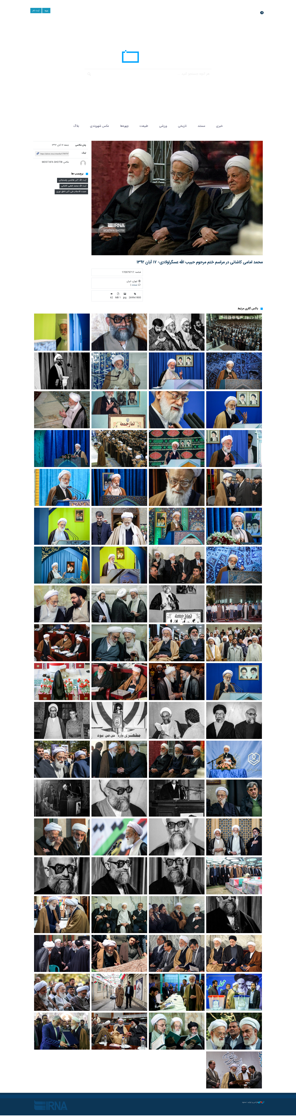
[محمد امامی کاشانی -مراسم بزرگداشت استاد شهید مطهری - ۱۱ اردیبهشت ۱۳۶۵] (119, 720)
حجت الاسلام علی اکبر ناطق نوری (71, 191)
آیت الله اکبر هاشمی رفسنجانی (72, 180)
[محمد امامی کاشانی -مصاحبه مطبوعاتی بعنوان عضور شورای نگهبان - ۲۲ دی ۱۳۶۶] (177, 875)
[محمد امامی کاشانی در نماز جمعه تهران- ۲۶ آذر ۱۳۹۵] (62, 448)
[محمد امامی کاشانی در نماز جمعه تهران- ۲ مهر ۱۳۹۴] (119, 565)
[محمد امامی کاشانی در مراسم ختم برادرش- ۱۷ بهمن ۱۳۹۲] (177, 487)
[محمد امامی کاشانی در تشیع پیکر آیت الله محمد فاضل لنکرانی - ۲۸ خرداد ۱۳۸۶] (234, 836)
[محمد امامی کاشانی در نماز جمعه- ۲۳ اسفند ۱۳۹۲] (234, 371)
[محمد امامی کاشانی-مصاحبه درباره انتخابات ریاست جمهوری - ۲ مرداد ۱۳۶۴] (177, 720)
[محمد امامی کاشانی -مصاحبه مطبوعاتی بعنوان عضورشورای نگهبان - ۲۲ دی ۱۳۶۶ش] (119, 875)
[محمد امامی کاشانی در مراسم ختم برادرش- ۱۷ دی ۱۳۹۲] (234, 487)
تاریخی (182, 126)
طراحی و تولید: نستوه (250, 1102)
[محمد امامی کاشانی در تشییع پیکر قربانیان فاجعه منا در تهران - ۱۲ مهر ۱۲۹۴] (62, 759)
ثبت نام (36, 11)
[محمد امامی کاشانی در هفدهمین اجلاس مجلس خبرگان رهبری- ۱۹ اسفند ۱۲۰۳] (62, 642)
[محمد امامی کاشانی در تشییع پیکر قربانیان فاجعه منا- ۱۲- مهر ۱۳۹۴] (62, 681)
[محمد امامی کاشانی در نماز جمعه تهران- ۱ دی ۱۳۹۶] (119, 448)
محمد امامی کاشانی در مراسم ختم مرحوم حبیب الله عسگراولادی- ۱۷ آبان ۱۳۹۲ (200, 262)
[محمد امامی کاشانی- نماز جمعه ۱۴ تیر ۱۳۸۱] (62, 409)
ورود (46, 11)
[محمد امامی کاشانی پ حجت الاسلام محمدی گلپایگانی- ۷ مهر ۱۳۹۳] (119, 642)
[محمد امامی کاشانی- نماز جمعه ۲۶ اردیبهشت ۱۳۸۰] (234, 448)
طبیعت (144, 126)
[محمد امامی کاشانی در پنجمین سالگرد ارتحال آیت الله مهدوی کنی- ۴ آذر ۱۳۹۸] (234, 798)
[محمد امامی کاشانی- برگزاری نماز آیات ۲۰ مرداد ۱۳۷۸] (234, 603)
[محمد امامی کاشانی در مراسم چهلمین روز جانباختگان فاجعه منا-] (119, 526)
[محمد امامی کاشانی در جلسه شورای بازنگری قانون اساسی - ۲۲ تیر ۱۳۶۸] (177, 836)
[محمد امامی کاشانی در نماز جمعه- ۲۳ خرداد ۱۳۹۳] (62, 332)
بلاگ (76, 126)
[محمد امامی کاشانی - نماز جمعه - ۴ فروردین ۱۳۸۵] (234, 409)
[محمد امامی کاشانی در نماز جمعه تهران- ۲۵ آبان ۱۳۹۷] (62, 487)
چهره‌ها (124, 126)
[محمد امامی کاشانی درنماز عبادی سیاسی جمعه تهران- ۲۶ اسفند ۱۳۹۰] (234, 681)
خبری (219, 126)
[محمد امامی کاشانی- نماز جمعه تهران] (234, 332)
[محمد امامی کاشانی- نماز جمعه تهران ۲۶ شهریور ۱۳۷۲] (177, 603)
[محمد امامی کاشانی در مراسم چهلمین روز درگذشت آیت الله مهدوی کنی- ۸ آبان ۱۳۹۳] (62, 836)
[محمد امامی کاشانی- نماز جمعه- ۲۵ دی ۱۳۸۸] (177, 409)
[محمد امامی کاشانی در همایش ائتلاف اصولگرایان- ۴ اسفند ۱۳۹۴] (177, 565)
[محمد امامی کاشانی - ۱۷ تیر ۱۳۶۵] (177, 332)
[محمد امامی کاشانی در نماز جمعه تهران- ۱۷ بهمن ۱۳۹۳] (234, 565)
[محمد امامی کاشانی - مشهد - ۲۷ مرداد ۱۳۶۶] (119, 332)
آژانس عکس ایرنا (148, 57)
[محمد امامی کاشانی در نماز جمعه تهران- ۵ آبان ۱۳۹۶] (177, 526)
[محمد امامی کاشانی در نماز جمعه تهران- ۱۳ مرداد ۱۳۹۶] (234, 526)
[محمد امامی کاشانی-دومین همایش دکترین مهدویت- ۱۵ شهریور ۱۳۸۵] (234, 642)
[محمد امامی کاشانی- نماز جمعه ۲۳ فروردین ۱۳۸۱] (177, 448)
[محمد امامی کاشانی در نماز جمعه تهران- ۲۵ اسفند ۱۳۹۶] (119, 487)
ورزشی (163, 126)
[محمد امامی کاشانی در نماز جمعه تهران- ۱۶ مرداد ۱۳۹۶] (62, 526)
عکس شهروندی (99, 126)
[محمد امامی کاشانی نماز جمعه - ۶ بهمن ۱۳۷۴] (119, 409)
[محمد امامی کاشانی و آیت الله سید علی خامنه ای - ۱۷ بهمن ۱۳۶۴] (234, 720)
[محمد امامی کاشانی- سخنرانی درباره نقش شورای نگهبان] (119, 371)
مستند (201, 126)
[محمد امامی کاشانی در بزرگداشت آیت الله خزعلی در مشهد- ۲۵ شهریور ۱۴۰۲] (177, 681)
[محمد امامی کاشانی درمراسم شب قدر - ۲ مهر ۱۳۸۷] (119, 603)
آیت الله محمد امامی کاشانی (73, 186)
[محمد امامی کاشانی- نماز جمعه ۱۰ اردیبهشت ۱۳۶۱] (62, 371)
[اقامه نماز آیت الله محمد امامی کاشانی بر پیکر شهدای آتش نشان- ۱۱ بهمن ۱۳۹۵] (234, 875)
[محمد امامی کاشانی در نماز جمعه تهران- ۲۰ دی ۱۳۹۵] (62, 565)
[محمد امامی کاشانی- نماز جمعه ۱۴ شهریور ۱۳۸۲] (177, 371)
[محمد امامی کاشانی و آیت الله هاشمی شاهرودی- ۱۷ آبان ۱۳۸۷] (177, 642)
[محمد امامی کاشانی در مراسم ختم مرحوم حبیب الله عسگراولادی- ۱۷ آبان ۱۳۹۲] (177, 198)
